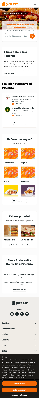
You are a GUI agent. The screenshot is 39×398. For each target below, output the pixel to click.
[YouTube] (27, 314)
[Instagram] (17, 314)
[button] (32, 36)
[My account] (35, 3)
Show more (18, 123)
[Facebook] (12, 314)
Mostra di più (9, 73)
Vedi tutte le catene (18, 245)
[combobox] (16, 36)
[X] (22, 314)
